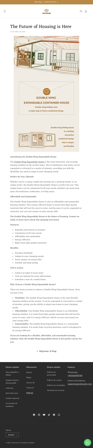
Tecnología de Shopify (27, 442)
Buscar (29, 372)
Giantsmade (15, 442)
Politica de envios (54, 380)
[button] (4, 11)
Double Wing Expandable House (29, 162)
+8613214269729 (75, 376)
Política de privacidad (51, 373)
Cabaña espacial (12, 398)
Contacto (30, 388)
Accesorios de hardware (11, 404)
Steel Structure (12, 393)
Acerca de (30, 383)
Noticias (29, 393)
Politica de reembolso (56, 385)
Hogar (28, 377)
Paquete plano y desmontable (12, 381)
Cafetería (9, 388)
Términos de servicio (55, 390)
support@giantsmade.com (80, 384)
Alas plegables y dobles (12, 373)
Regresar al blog (47, 351)
